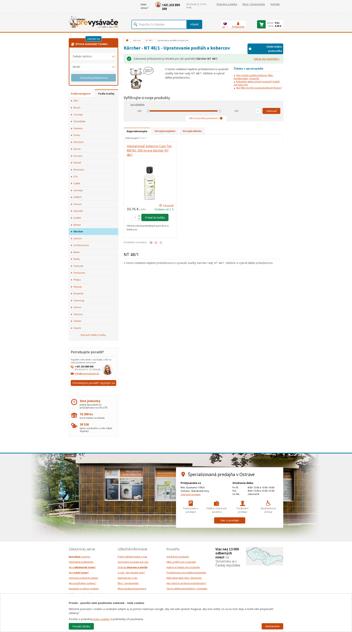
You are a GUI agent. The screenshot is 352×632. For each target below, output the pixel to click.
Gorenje (78, 190)
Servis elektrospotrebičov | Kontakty (186, 588)
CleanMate (80, 121)
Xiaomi (77, 328)
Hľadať (194, 24)
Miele (77, 252)
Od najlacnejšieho (165, 131)
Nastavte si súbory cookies (84, 588)
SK (223, 26)
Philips (77, 279)
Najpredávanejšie (137, 131)
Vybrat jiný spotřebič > (267, 59)
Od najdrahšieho (192, 131)
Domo (77, 135)
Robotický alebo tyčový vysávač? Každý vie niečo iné (257, 83)
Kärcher (78, 231)
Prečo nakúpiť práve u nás (132, 556)
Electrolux (79, 169)
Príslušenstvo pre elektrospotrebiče (186, 572)
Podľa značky (106, 93)
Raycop (78, 286)
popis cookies (101, 619)
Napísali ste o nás (128, 578)
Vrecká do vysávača (177, 556)
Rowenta (78, 293)
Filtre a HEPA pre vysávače (181, 562)
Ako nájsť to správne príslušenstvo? (186, 583)
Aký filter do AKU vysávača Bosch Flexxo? (259, 87)
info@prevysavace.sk (87, 373)
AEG (76, 100)
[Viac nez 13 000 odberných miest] (264, 555)
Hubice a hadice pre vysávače (183, 567)
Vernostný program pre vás (133, 562)
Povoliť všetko (81, 626)
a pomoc (79, 556)
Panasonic (79, 272)
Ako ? (82, 567)
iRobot (77, 224)
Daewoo (78, 128)
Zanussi (78, 314)
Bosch (77, 107)
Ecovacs (78, 155)
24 (156, 242)
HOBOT (78, 197)
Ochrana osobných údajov (83, 578)
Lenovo (78, 238)
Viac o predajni (230, 520)
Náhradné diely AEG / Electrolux (184, 578)
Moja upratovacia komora (132, 588)
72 (161, 242)
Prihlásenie (238, 26)
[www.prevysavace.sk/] (93, 22)
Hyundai (78, 211)
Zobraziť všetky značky (93, 335)
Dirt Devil (78, 142)
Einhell (77, 162)
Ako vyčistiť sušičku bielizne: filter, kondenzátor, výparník (254, 77)
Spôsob (133, 567)
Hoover (78, 204)
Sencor (77, 307)
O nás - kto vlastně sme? (131, 572)
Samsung (79, 300)
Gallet (77, 183)
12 (151, 242)
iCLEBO (77, 217)
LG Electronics (81, 245)
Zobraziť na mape (191, 494)
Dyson (77, 148)
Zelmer (77, 321)
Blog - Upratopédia (128, 583)
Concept (78, 114)
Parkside (78, 266)
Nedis (77, 259)
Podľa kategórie (81, 93)
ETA (76, 176)
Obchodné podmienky (81, 562)
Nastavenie (272, 626)
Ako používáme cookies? (82, 583)
